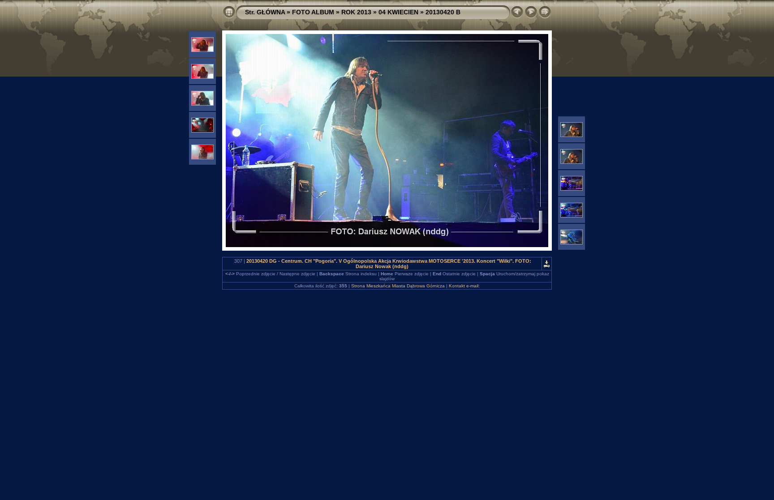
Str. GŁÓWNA (265, 12)
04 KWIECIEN (398, 12)
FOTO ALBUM (313, 12)
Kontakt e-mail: (464, 285)
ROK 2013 (356, 12)
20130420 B (443, 12)
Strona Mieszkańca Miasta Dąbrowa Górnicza (398, 285)
